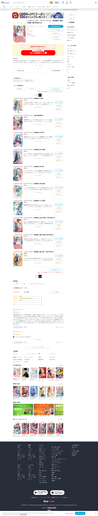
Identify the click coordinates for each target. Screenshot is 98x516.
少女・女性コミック (71, 53)
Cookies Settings (69, 513)
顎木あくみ (41, 399)
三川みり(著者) (30, 26)
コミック (69, 48)
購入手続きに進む (56, 26)
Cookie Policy (24, 514)
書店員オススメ (70, 32)
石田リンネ (24, 399)
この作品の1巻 (20, 70)
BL (67, 69)
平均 (25, 292)
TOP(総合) (3, 9)
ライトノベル (19, 9)
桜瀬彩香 (32, 399)
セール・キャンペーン (72, 29)
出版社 (68, 80)
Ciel (53, 399)
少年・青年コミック (71, 51)
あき (24, 283)
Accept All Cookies (80, 513)
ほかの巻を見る (56, 39)
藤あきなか (58, 380)
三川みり (17, 283)
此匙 (39, 380)
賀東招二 (15, 436)
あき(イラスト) (36, 26)
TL (67, 72)
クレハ (33, 380)
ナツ (14, 380)
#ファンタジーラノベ (18, 80)
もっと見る (39, 65)
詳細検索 (56, 2)
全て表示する (39, 107)
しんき (48, 380)
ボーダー (35, 399)
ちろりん (57, 399)
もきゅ (27, 436)
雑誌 (68, 61)
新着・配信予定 (70, 85)
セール (68, 88)
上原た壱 (61, 399)
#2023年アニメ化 (28, 80)
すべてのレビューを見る (38, 347)
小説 (68, 58)
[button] (63, 498)
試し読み (56, 36)
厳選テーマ (69, 40)
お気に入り (56, 33)
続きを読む (39, 339)
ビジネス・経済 (70, 66)
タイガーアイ (49, 399)
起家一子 (28, 399)
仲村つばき (52, 380)
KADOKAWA (52, 357)
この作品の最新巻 (55, 70)
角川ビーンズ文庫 (29, 357)
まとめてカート (56, 89)
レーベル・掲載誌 (71, 82)
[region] (49, 513)
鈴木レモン (15, 399)
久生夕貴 (62, 380)
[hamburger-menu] (95, 2)
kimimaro (23, 436)
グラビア (69, 64)
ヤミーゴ (37, 380)
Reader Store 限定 (71, 35)
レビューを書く (30, 31)
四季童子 (18, 436)
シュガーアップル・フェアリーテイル (38, 9)
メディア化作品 (70, 37)
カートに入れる (56, 29)
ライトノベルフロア (11, 9)
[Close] (95, 513)
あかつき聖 (20, 399)
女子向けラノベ (26, 9)
